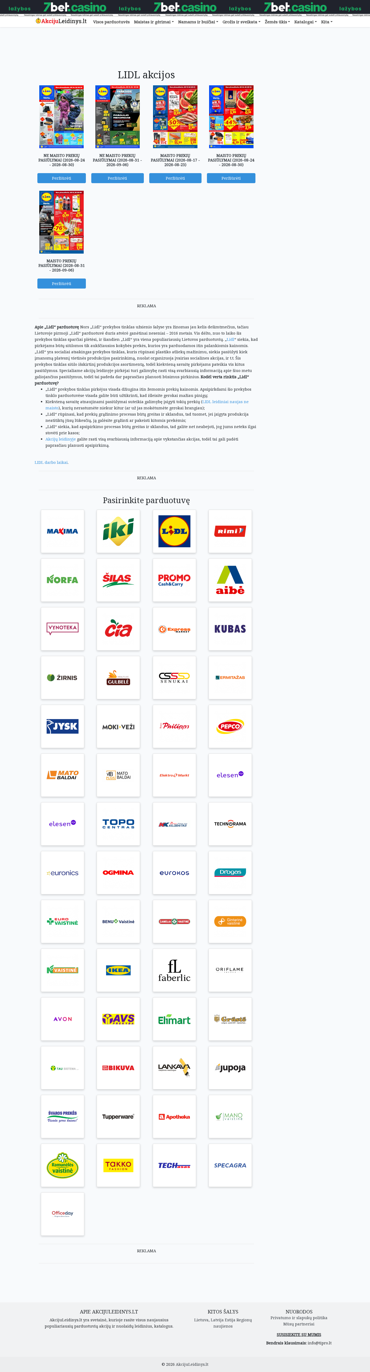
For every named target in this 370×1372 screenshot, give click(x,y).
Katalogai (304, 21)
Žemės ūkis (276, 21)
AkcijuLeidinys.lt (192, 1364)
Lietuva (201, 1319)
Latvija (217, 1319)
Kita (325, 21)
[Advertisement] (146, 52)
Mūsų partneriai (298, 1323)
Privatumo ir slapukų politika (299, 1317)
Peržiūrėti (61, 178)
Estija (230, 1319)
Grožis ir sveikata (240, 21)
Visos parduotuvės (111, 21)
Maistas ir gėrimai (152, 21)
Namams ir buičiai (196, 21)
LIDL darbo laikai (51, 462)
